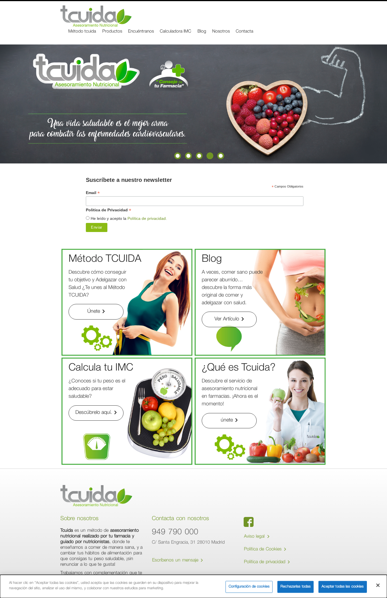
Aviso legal (255, 537)
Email (93, 192)
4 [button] (210, 155)
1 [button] (177, 155)
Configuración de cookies (249, 587)
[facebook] (249, 522)
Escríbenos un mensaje (176, 560)
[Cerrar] (378, 585)
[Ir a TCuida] (96, 16)
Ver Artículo (227, 319)
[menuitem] (82, 32)
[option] (193, 103)
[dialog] (193, 586)
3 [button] (199, 155)
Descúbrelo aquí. (94, 412)
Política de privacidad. (147, 218)
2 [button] (188, 155)
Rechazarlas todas (295, 587)
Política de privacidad (265, 562)
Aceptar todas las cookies (342, 587)
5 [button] (220, 155)
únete (227, 420)
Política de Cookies (263, 549)
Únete (94, 311)
